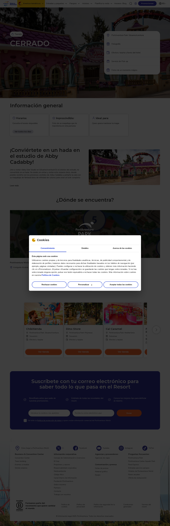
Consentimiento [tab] (48, 248)
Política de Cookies (50, 275)
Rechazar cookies (49, 285)
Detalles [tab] (85, 248)
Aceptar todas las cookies (121, 285)
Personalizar (83, 285)
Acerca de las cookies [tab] (122, 248)
